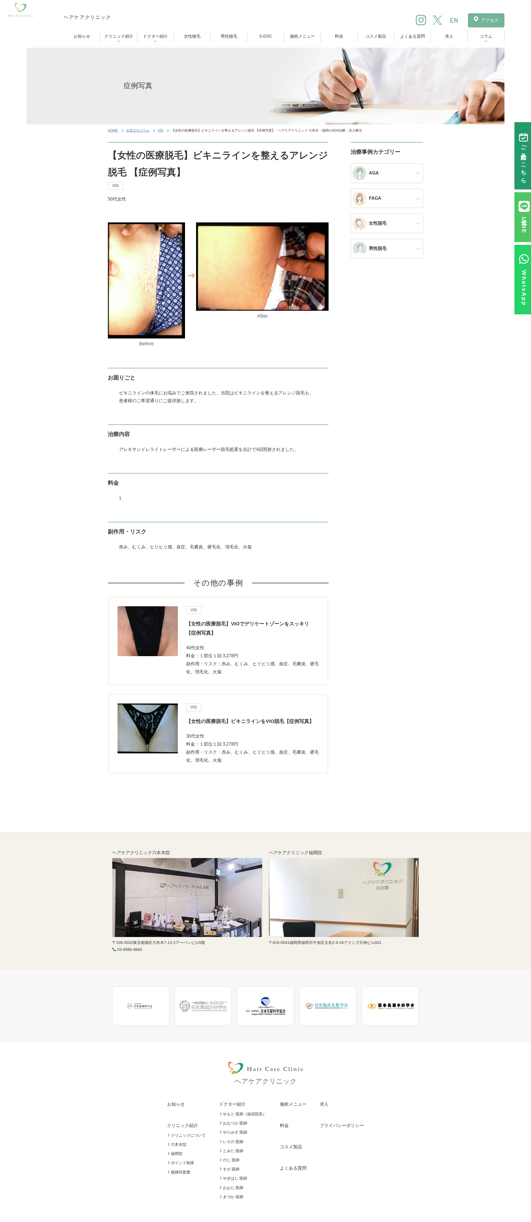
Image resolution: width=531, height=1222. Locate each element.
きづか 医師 (233, 1197)
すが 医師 (231, 1169)
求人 (449, 36)
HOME (113, 130)
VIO (160, 130)
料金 (339, 36)
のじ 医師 (231, 1160)
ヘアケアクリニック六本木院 (141, 852)
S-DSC (265, 36)
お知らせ (82, 36)
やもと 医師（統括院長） (245, 1114)
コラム (486, 36)
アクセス (490, 20)
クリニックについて (188, 1135)
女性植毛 (192, 36)
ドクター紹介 (155, 36)
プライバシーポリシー (342, 1125)
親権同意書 (180, 1172)
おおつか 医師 (235, 1123)
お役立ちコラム (137, 130)
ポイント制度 (182, 1163)
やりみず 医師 (235, 1132)
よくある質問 (412, 36)
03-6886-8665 (129, 949)
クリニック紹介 (118, 36)
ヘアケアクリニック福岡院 (295, 852)
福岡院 (177, 1154)
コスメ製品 (375, 36)
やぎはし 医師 (235, 1178)
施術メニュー (302, 36)
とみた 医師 (233, 1151)
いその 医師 (233, 1141)
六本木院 (178, 1144)
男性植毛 (229, 36)
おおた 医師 (233, 1187)
